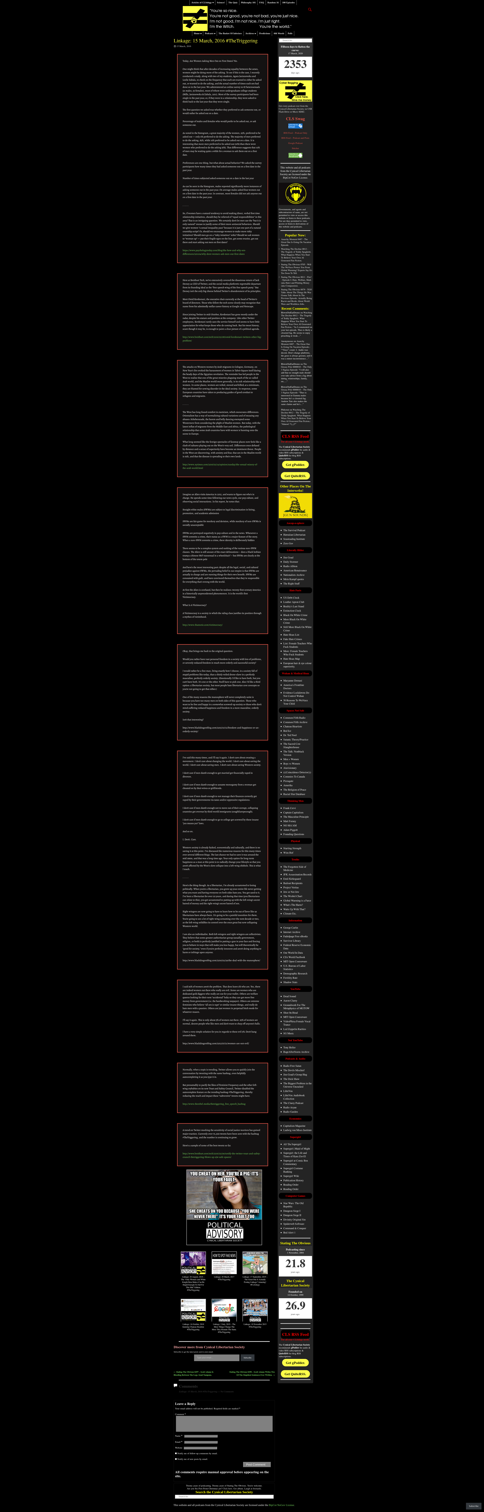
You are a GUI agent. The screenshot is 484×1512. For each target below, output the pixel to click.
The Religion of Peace (294, 789)
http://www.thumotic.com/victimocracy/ (203, 625)
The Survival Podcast (294, 530)
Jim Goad (288, 557)
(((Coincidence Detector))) (297, 772)
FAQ (261, 2)
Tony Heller (289, 1047)
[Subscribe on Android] (295, 156)
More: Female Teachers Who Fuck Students (295, 652)
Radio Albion (290, 566)
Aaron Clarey (290, 1000)
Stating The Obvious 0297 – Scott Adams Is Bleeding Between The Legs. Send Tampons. (193, 1373)
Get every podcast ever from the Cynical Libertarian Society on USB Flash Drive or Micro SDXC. (295, 108)
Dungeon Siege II (292, 1215)
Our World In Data (293, 952)
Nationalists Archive (294, 575)
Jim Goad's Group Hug (295, 1074)
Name (178, 1435)
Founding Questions (293, 834)
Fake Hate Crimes (292, 639)
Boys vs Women (291, 763)
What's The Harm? (293, 904)
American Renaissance (295, 570)
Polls (290, 33)
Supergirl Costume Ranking (293, 1169)
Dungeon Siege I (291, 1211)
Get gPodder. (295, 464)
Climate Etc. (289, 913)
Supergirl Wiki (291, 1176)
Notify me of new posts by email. (192, 1458)
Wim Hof (288, 852)
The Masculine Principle (296, 816)
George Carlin (290, 927)
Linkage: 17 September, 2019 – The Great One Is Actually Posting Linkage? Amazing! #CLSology (255, 1280)
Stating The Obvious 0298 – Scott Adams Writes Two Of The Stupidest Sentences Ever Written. (252, 1373)
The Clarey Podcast (293, 1103)
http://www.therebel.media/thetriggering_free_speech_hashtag (214, 1104)
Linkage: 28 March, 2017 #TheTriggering (224, 1278)
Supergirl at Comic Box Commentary (295, 1162)
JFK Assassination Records (297, 874)
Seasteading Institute (294, 539)
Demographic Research (295, 973)
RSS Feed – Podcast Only (295, 132)
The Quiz (232, 2)
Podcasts (209, 33)
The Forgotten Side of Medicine (294, 868)
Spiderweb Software (293, 1223)
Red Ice (287, 731)
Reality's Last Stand (293, 606)
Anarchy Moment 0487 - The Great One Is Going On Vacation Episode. (296, 242)
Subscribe (247, 1357)
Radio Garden (290, 1111)
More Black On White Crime (294, 620)
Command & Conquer (294, 1228)
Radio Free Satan (292, 1066)
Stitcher (295, 148)
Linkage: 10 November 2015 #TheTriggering (255, 1325)
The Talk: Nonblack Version (293, 753)
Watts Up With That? (294, 909)
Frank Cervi (289, 808)
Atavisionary (290, 768)
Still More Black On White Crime (297, 628)
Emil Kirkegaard (292, 878)
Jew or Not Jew (291, 892)
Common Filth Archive (295, 722)
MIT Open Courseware (295, 961)
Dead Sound (289, 996)
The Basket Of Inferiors (230, 33)
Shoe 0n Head (290, 1012)
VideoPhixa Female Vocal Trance (296, 1023)
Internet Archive (291, 932)
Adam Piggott (290, 830)
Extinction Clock (292, 610)
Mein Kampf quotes (293, 579)
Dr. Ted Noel (290, 735)
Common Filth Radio (294, 717)
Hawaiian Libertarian (294, 534)
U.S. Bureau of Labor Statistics (294, 967)
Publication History (293, 1180)
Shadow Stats (290, 982)
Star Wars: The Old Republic (293, 1204)
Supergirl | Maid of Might (296, 1148)
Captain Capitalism (293, 812)
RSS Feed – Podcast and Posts (295, 137)
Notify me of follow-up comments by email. (197, 1453)
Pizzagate (288, 781)
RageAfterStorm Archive (296, 1052)
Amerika (287, 785)
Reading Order (290, 1184)
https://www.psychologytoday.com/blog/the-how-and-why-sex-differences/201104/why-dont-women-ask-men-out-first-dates (214, 252)
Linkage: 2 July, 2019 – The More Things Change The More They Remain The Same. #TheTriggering (224, 1328)
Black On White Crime (295, 615)
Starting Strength (292, 848)
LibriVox (288, 1091)
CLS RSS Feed (295, 436)
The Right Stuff (291, 583)
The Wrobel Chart (292, 896)
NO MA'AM (290, 825)
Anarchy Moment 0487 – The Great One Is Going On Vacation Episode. (295, 344)
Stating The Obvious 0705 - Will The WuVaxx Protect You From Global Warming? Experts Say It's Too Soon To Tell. (296, 269)
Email (178, 1441)
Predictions (264, 33)
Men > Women (291, 759)
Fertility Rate (290, 977)
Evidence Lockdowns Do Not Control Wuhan (296, 694)
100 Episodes (288, 2)
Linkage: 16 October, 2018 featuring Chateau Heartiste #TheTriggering (193, 1327)
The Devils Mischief (294, 1070)
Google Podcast (295, 143)
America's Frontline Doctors (293, 686)
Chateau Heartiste (292, 726)
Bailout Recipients (292, 883)
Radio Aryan (289, 1107)
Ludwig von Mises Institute (297, 1130)
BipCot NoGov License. (295, 177)
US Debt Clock (291, 597)
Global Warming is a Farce (297, 900)
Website (178, 1447)
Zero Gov (288, 543)
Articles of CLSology (201, 2)
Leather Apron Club (293, 602)
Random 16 (273, 2)
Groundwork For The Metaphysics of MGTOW (296, 1006)
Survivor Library (292, 940)
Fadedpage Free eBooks (295, 936)
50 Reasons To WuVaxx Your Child (295, 701)
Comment (180, 1414)
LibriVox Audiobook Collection (294, 1096)
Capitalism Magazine (294, 1125)
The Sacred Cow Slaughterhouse (291, 745)
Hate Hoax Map (291, 658)
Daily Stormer (290, 561)
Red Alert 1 (289, 1232)
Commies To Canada (294, 776)
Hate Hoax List (291, 634)
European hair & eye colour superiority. (297, 664)
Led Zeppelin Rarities (294, 1029)
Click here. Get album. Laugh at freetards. (242, 1488)
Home (197, 33)
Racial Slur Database (294, 794)
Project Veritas (291, 887)
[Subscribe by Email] (295, 127)
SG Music (288, 1033)
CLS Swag (295, 118)
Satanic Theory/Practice (295, 739)
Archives (249, 33)
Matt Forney (289, 821)
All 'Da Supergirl (292, 1144)
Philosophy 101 (248, 2)
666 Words (279, 33)
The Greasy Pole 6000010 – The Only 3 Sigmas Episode (296, 366)
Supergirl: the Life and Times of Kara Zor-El (295, 1154)
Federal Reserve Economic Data (297, 946)
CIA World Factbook (294, 957)
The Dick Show (291, 1079)
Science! (221, 2)
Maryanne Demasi (292, 680)
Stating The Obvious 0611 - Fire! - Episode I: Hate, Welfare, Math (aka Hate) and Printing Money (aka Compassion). (296, 281)
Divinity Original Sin (294, 1219)
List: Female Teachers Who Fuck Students (297, 645)
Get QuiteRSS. (295, 475)
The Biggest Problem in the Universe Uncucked (297, 1084)
